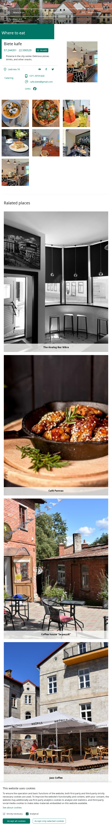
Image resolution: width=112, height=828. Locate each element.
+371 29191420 (36, 75)
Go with (43, 50)
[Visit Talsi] (8, 4)
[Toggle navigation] (106, 4)
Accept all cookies (16, 821)
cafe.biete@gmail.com (41, 81)
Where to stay (94, 12)
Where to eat (56, 12)
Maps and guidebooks (18, 20)
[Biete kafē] (35, 89)
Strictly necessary (15, 813)
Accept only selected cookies (49, 821)
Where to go (19, 12)
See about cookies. (12, 807)
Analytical (34, 813)
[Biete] (46, 113)
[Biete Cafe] (76, 113)
